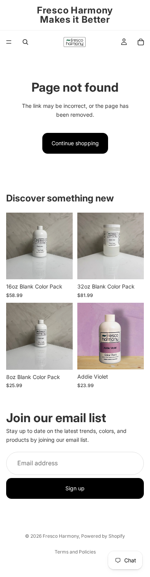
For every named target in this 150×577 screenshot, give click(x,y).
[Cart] (140, 42)
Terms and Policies (75, 552)
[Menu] (9, 42)
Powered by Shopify (103, 536)
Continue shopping (75, 143)
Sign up (75, 488)
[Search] (25, 42)
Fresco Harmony (61, 536)
